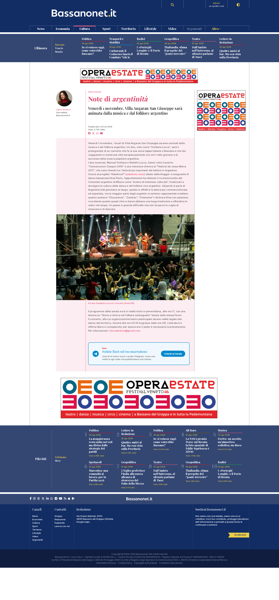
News (41, 28)
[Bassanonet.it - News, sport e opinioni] (85, 13)
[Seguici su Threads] (38, 498)
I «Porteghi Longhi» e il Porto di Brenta (148, 50)
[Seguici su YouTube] (60, 498)
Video (172, 28)
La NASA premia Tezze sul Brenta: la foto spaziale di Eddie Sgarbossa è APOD (197, 445)
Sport (106, 28)
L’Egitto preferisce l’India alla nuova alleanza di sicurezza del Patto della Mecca (133, 477)
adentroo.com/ (135, 174)
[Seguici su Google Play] (73, 498)
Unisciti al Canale (173, 353)
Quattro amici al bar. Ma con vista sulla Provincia (230, 54)
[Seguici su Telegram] (56, 498)
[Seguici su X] (42, 498)
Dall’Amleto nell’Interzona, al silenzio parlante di (203, 52)
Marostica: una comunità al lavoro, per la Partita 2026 (98, 475)
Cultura (84, 28)
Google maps (83, 522)
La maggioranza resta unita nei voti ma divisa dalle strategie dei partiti (100, 445)
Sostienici (240, 534)
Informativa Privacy (106, 563)
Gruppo (58, 516)
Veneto (59, 48)
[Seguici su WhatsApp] (51, 498)
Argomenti (194, 28)
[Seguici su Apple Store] (69, 498)
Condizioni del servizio (171, 563)
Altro (215, 28)
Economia (63, 28)
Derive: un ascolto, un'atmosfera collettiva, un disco (230, 442)
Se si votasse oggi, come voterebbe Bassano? (93, 50)
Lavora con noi (62, 526)
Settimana (60, 457)
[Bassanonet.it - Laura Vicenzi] (64, 98)
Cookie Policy (125, 563)
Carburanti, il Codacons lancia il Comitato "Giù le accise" (121, 55)
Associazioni (94, 91)
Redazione (60, 519)
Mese (58, 460)
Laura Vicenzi (63, 109)
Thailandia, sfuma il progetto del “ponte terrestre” (175, 50)
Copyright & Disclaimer (145, 563)
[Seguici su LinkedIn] (47, 498)
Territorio (128, 28)
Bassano (59, 44)
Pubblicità (60, 523)
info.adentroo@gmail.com (124, 330)
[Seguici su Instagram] (34, 498)
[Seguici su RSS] (65, 498)
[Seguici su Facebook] (30, 498)
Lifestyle (150, 28)
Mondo (59, 51)
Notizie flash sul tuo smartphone (124, 352)
